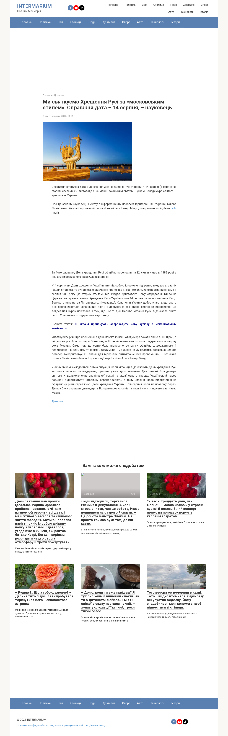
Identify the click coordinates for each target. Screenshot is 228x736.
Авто (171, 12)
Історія (204, 12)
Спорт (204, 4)
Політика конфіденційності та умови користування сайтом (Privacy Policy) (62, 725)
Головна (113, 4)
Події (173, 4)
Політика (130, 4)
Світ (144, 4)
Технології (187, 12)
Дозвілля (189, 4)
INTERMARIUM (34, 6)
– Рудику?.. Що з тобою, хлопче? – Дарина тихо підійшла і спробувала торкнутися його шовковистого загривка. (44, 598)
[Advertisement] (114, 58)
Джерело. (58, 401)
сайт (173, 208)
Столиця (158, 4)
